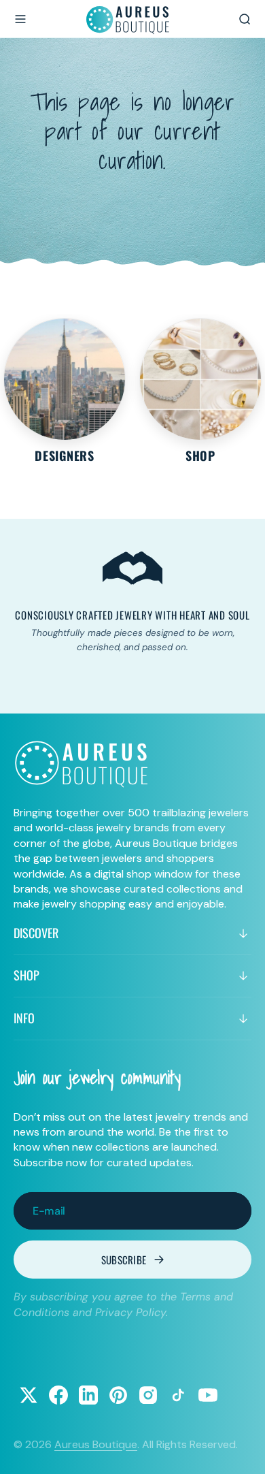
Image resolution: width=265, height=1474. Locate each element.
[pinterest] (118, 1395)
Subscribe (124, 1259)
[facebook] (58, 1395)
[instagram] (148, 1395)
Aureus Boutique (95, 1444)
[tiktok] (178, 1395)
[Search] (244, 19)
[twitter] (28, 1395)
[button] (20, 19)
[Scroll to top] (242, 1451)
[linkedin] (88, 1395)
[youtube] (208, 1395)
